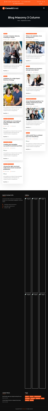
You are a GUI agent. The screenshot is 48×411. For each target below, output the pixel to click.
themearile (14, 39)
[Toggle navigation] (44, 8)
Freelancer (38, 398)
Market (42, 398)
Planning (31, 400)
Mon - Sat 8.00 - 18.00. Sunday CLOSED (13, 1)
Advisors (27, 396)
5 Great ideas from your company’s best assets (11, 400)
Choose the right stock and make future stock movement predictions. (12, 168)
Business (31, 396)
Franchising (6, 142)
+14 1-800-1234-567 (26, 1)
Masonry (5, 33)
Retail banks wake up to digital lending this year (12, 396)
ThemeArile (24, 408)
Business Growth (37, 396)
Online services (10, 118)
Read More (5, 70)
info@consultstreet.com (19, 3)
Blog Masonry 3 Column (25, 20)
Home (19, 20)
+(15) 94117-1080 (7, 207)
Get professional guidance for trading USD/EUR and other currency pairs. (34, 102)
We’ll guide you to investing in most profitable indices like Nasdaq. (12, 122)
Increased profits (29, 33)
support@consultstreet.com (9, 206)
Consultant (27, 398)
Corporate (32, 398)
